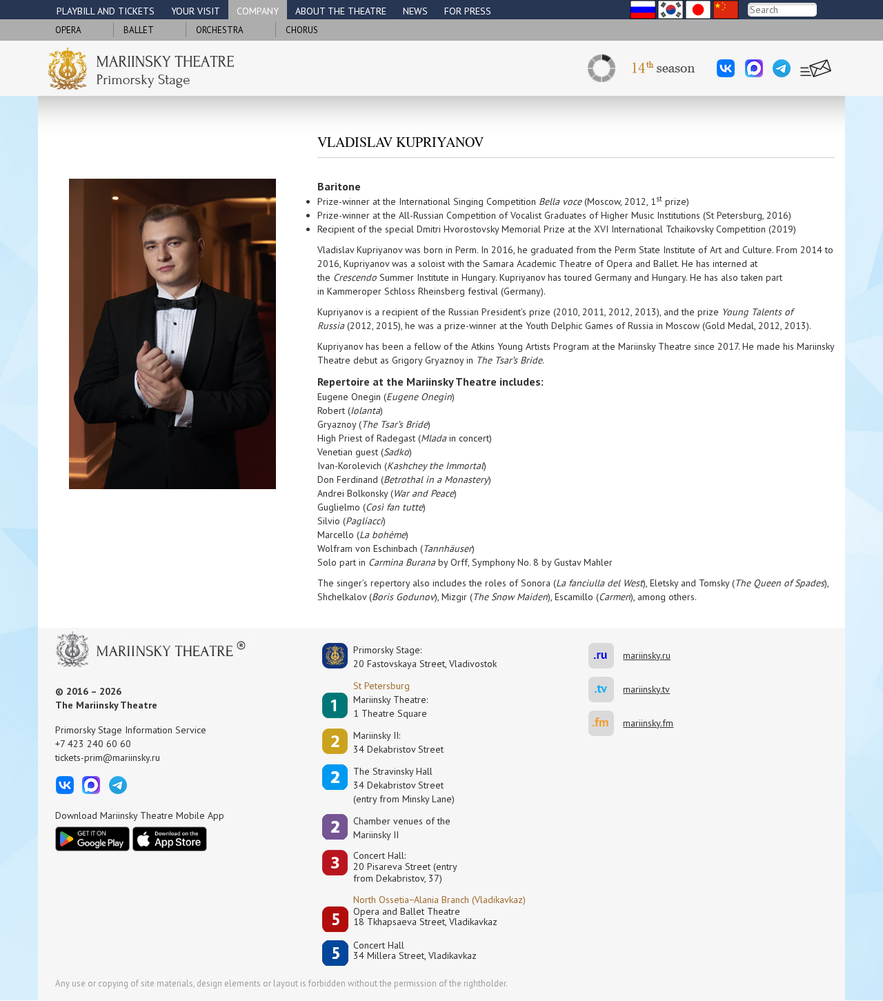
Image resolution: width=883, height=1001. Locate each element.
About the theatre (340, 11)
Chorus (302, 30)
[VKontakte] (726, 68)
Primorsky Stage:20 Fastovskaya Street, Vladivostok (415, 657)
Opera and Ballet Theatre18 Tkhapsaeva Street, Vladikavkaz (425, 917)
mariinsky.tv (605, 689)
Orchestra (220, 30)
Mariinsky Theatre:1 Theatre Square (390, 706)
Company (258, 11)
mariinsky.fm (605, 723)
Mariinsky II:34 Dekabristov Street (398, 742)
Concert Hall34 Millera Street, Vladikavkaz (415, 951)
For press (467, 11)
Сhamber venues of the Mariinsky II (401, 828)
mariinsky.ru (605, 655)
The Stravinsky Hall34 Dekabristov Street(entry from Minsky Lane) (404, 785)
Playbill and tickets (106, 11)
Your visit (195, 11)
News (415, 11)
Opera (68, 30)
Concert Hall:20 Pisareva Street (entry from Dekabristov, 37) (405, 867)
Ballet (138, 30)
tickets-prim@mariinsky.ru (107, 757)
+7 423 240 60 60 (93, 743)
